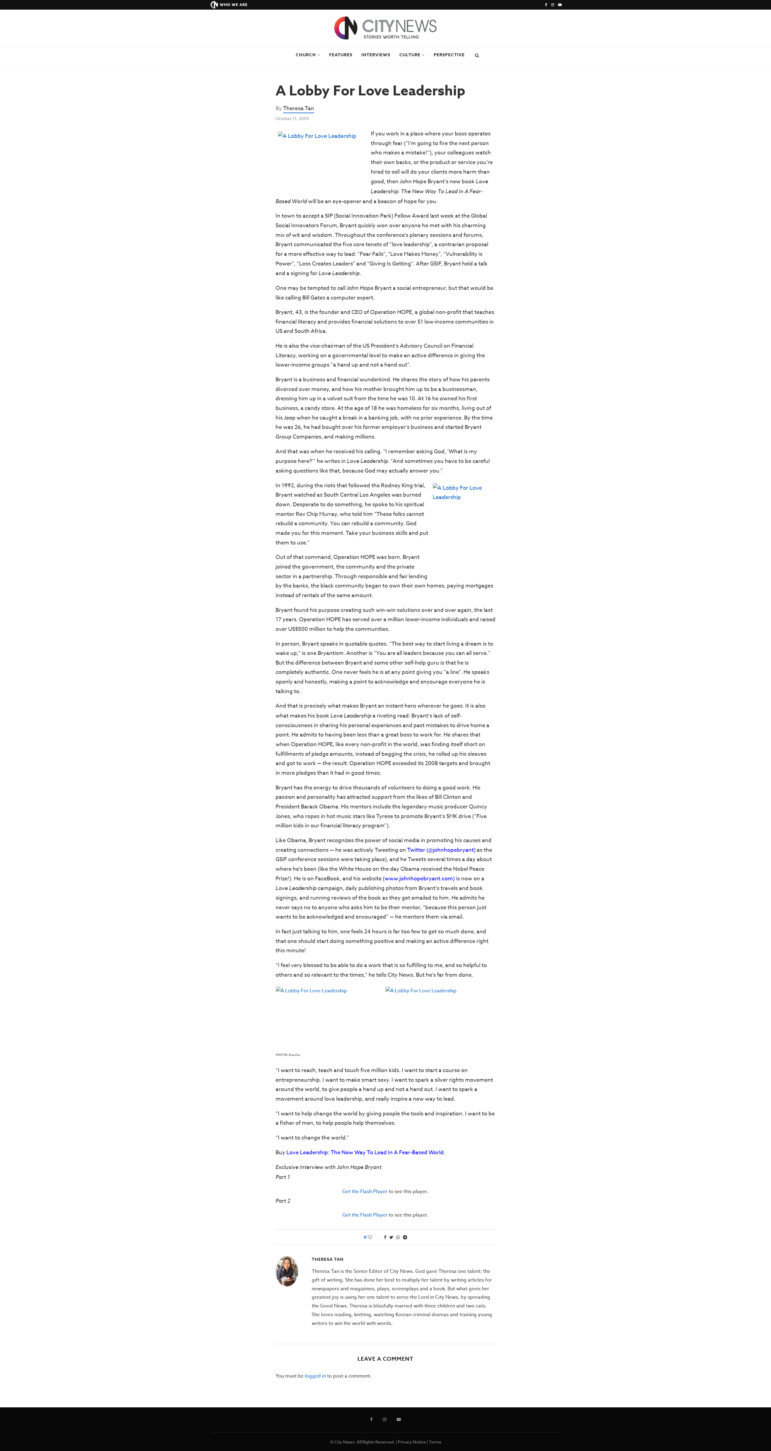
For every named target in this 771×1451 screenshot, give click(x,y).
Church (306, 55)
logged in (315, 1376)
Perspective (449, 55)
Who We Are (234, 4)
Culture (409, 55)
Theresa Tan (298, 108)
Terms (435, 1442)
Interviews (375, 55)
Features (340, 55)
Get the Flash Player (364, 1191)
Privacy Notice (412, 1442)
